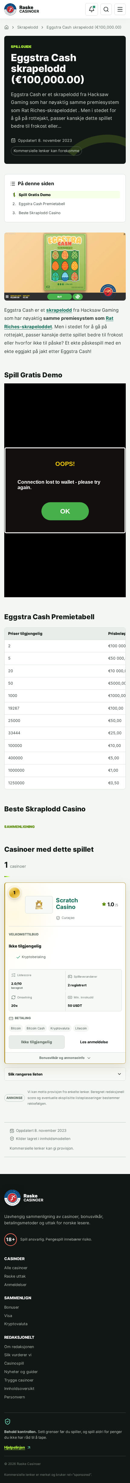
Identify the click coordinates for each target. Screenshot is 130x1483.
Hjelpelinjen (14, 1447)
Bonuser (11, 1307)
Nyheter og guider (21, 1371)
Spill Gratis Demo (35, 194)
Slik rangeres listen (25, 1074)
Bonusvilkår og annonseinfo (62, 1058)
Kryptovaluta (16, 1324)
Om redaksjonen (19, 1346)
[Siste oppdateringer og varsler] (91, 9)
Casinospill (14, 1363)
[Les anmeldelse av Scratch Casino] (39, 904)
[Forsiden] (6, 27)
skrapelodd (59, 310)
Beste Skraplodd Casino (39, 213)
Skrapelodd (27, 27)
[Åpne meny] (120, 9)
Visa (8, 1315)
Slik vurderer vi (17, 1355)
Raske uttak (15, 1276)
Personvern (14, 1397)
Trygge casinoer (19, 1380)
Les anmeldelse (94, 1042)
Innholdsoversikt (19, 1388)
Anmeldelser (15, 1284)
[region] (65, 708)
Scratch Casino (67, 903)
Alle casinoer (16, 1268)
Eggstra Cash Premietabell (42, 203)
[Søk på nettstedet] (106, 9)
